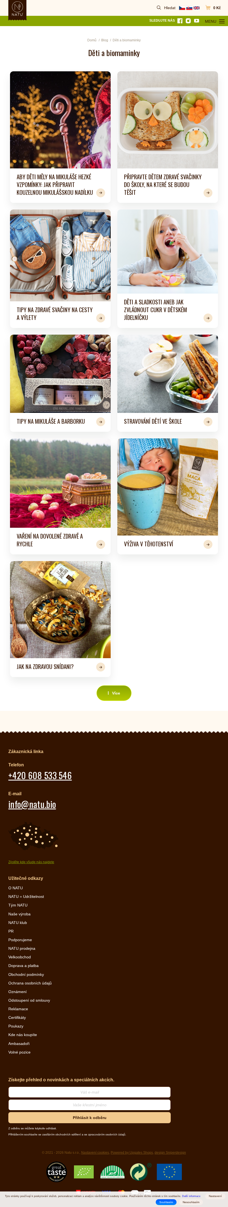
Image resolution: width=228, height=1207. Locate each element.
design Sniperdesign (170, 1153)
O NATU (15, 888)
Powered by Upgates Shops (132, 1153)
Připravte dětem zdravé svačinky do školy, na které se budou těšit (163, 184)
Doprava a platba (23, 965)
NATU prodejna (21, 948)
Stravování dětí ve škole (153, 421)
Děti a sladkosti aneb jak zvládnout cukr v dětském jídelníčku (155, 310)
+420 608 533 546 (40, 775)
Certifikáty (17, 1017)
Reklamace (18, 1009)
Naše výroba (19, 914)
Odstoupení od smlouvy (29, 1000)
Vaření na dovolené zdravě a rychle (50, 540)
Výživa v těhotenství (148, 544)
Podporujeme (20, 940)
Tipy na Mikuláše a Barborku (51, 421)
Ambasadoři (18, 1043)
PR (11, 931)
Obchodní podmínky (26, 974)
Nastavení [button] (215, 1196)
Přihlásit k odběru (89, 1117)
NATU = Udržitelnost (26, 896)
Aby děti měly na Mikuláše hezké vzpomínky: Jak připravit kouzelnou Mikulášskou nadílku (55, 184)
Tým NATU (18, 905)
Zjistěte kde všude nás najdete (31, 862)
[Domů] (17, 8)
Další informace (191, 1196)
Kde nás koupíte (22, 1034)
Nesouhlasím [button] (191, 1202)
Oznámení (17, 991)
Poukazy (15, 1026)
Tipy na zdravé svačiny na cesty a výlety (55, 313)
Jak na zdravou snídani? (45, 666)
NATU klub (17, 922)
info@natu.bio (32, 803)
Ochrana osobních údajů (30, 983)
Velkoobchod (19, 957)
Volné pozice (19, 1052)
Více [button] (116, 693)
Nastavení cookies (95, 1153)
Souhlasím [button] (166, 1202)
